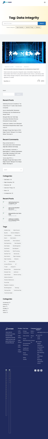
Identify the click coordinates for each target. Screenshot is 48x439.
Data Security (16, 253)
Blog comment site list (8, 143)
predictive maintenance (9, 279)
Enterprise (38, 27)
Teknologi (17, 287)
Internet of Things (29, 27)
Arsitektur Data (7, 230)
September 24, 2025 (8, 66)
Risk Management (8, 287)
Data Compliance (16, 240)
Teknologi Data (7, 290)
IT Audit (5, 266)
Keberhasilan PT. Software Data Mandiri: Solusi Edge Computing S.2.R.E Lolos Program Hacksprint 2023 (12, 153)
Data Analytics (13, 238)
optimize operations (8, 277)
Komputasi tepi (7, 272)
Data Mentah (6, 248)
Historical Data (12, 261)
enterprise (16, 258)
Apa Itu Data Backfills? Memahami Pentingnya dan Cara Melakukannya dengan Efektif (11, 112)
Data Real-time (7, 253)
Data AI (5, 238)
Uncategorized (8, 193)
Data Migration (16, 248)
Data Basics (26, 66)
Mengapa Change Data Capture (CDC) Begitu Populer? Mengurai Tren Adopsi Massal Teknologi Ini (12, 132)
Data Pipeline (7, 251)
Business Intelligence (15, 232)
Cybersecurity (17, 235)
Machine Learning (17, 274)
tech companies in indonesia (9, 149)
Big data (6, 232)
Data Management (16, 245)
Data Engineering (7, 243)
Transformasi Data (17, 290)
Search (42, 23)
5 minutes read (18, 66)
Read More (6, 81)
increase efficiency (8, 264)
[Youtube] (41, 370)
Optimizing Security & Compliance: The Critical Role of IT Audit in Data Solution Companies (12, 105)
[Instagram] (35, 370)
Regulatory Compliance (9, 285)
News (6, 190)
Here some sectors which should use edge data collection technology (12, 145)
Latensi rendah (7, 274)
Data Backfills (7, 240)
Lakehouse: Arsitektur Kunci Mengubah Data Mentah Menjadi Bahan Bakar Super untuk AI (13, 125)
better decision (16, 230)
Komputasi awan (17, 269)
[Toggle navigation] (45, 2)
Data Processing (16, 251)
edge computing (7, 258)
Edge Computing (19, 27)
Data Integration (17, 243)
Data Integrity (7, 245)
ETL (5, 261)
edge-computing (16, 256)
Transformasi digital (8, 292)
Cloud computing (7, 235)
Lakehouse (16, 272)
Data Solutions (7, 256)
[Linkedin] (38, 370)
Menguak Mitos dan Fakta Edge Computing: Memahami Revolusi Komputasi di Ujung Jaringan (10, 119)
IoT (16, 264)
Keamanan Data (7, 269)
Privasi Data (6, 282)
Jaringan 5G (13, 266)
